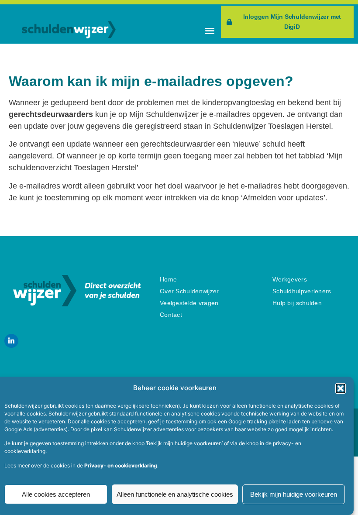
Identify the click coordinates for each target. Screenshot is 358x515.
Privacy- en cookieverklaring (120, 465)
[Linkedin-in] (11, 341)
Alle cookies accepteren (56, 494)
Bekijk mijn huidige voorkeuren (293, 494)
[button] (340, 388)
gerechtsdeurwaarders (51, 114)
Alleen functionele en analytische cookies (175, 494)
